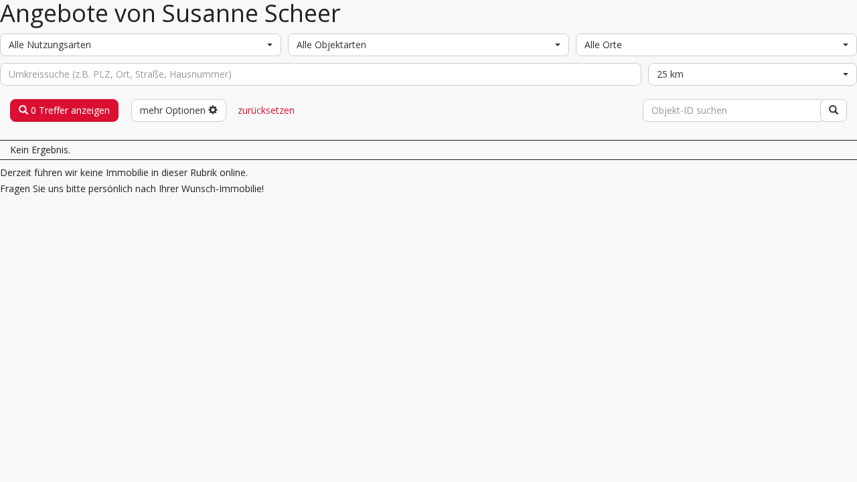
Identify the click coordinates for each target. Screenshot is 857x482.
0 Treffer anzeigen (69, 110)
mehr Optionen (174, 110)
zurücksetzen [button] (266, 110)
